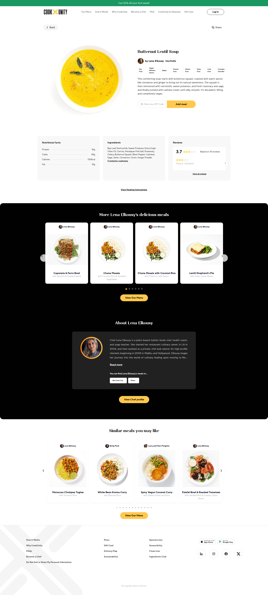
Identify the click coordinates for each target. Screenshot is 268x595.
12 (151, 507)
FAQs (29, 551)
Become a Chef (138, 12)
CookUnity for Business (169, 12)
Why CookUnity (119, 12)
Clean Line (154, 551)
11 (148, 507)
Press (106, 540)
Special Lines (156, 540)
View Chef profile (134, 399)
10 (144, 507)
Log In (215, 12)
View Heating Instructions (134, 189)
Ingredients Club (157, 556)
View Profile (170, 61)
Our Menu (86, 12)
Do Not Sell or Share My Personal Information (48, 562)
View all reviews (199, 174)
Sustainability (111, 556)
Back (52, 27)
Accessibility (155, 545)
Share (218, 27)
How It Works (101, 12)
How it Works (33, 540)
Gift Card (188, 12)
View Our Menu (134, 297)
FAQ (152, 12)
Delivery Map (110, 551)
